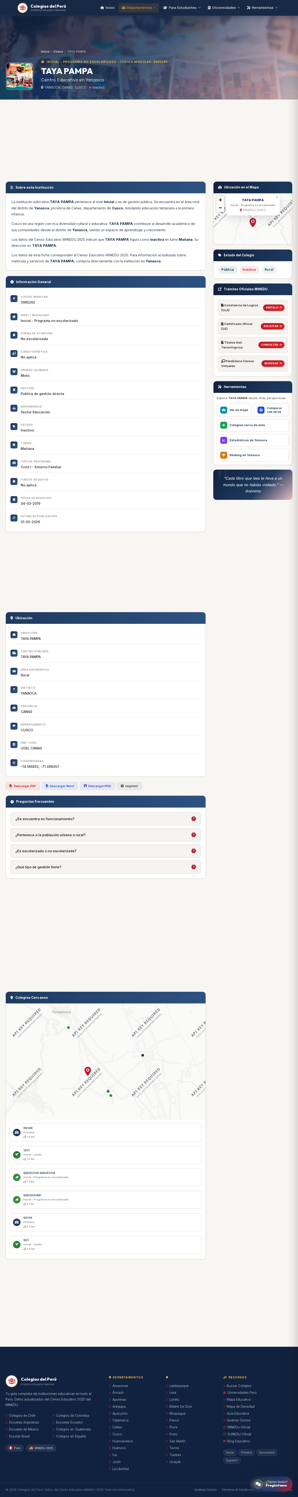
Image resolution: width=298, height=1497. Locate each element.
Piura (173, 1427)
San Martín (177, 1441)
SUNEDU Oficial (239, 1434)
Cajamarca (120, 1420)
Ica (114, 1455)
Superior (232, 1460)
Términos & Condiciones (238, 1489)
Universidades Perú (242, 1392)
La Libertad (120, 1469)
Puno (173, 1434)
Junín (116, 1462)
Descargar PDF (25, 786)
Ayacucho (120, 1413)
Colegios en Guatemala (73, 1429)
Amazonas (120, 1386)
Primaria (246, 1452)
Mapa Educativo (239, 1399)
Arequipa (119, 1406)
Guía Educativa (238, 1413)
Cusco (58, 51)
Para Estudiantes (182, 8)
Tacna (174, 1448)
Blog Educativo (238, 1441)
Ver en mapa (239, 410)
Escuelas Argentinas (24, 1422)
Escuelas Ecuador (69, 1422)
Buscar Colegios (239, 1386)
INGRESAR (271, 363)
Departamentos (139, 8)
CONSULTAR (269, 344)
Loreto (174, 1399)
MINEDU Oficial (238, 1427)
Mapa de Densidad (241, 1406)
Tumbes (175, 1455)
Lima (172, 1392)
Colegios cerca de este (247, 425)
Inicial (230, 1452)
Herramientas (263, 8)
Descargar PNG (99, 786)
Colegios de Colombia (72, 1415)
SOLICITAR (271, 326)
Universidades (224, 8)
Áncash (118, 1392)
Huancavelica (122, 1441)
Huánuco (119, 1448)
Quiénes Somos (239, 1420)
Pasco (174, 1420)
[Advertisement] (149, 139)
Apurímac (119, 1399)
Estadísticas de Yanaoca (248, 440)
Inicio (110, 8)
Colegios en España (71, 1436)
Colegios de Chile (22, 1415)
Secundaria (266, 1452)
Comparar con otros (274, 410)
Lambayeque (179, 1386)
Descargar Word (62, 786)
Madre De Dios (180, 1406)
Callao (117, 1427)
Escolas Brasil (19, 1436)
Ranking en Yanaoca (245, 455)
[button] (88, 1071)
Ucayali (175, 1462)
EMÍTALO (272, 307)
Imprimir (131, 786)
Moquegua (177, 1413)
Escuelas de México (24, 1429)
